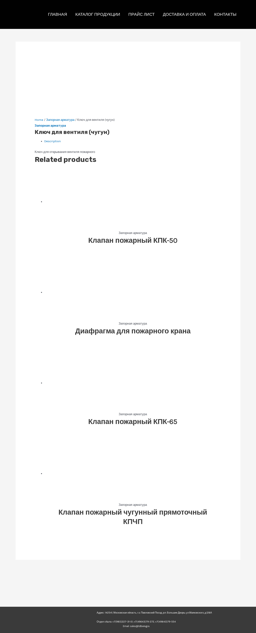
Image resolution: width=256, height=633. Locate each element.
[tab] (132, 141)
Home (39, 120)
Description (52, 141)
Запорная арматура (60, 120)
